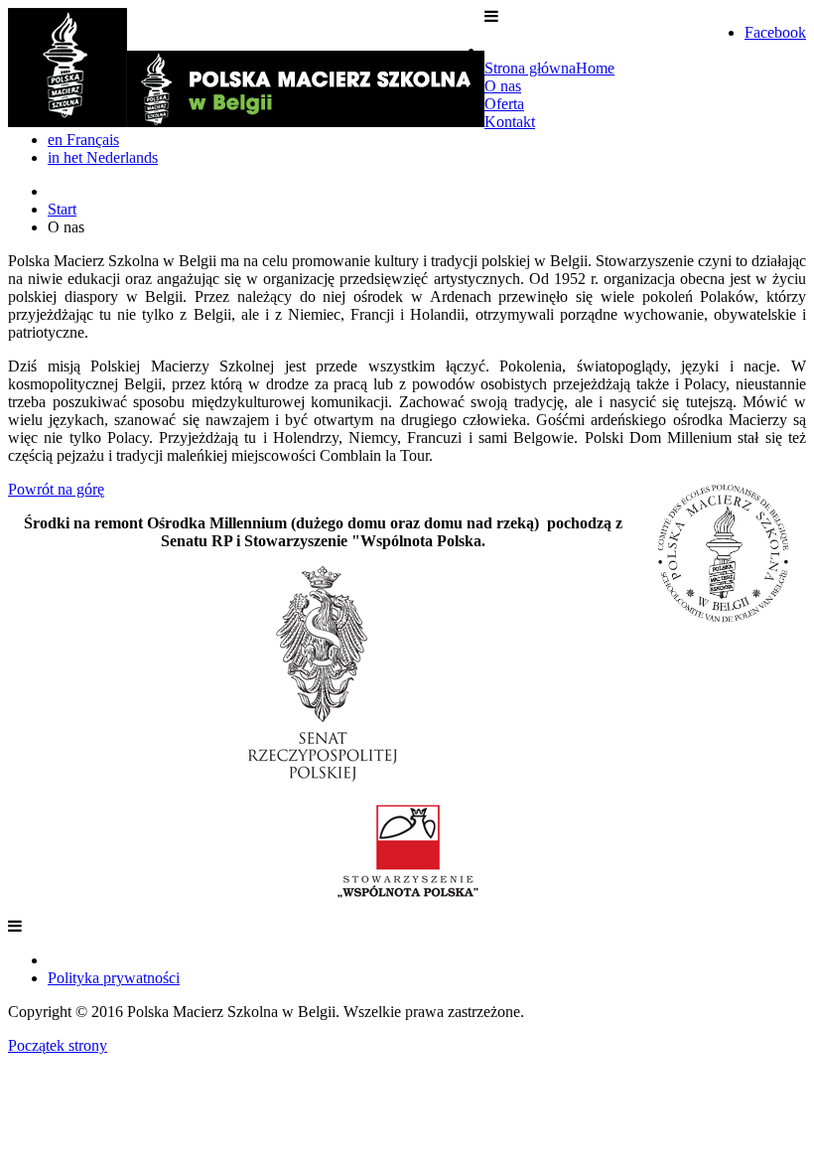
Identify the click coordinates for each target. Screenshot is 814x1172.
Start (62, 209)
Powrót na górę (56, 489)
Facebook (775, 32)
